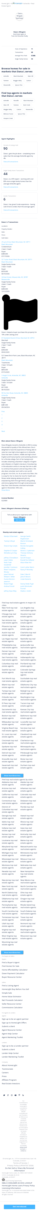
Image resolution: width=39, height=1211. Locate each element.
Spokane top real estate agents (9, 747)
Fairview (6, 80)
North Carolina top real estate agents (28, 887)
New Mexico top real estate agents (28, 881)
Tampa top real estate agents (8, 692)
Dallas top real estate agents (26, 627)
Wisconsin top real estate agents (28, 937)
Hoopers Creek (8, 118)
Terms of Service (20, 1163)
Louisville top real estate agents (28, 723)
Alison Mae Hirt (25, 562)
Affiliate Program (9, 1080)
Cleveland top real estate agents (28, 735)
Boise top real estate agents (26, 760)
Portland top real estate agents (27, 664)
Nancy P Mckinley (26, 570)
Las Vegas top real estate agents (10, 640)
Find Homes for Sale (10, 966)
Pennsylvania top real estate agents (10, 906)
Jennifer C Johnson (10, 567)
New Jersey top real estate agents (10, 881)
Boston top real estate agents (8, 716)
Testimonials (7, 1069)
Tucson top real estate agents (27, 704)
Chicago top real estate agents (9, 615)
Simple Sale (7, 993)
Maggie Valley (17, 80)
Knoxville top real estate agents (9, 760)
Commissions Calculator (12, 1007)
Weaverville (7, 85)
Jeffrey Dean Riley (10, 591)
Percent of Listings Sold (11, 145)
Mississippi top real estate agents (10, 860)
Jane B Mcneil (9, 574)
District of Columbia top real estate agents (9, 809)
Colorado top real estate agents (28, 795)
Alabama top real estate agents (9, 783)
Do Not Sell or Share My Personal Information (19, 1169)
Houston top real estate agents (27, 615)
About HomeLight (9, 1065)
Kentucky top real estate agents (28, 835)
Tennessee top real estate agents (10, 918)
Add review (19, 520)
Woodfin (16, 100)
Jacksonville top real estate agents (28, 646)
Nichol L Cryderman (27, 551)
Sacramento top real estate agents (10, 710)
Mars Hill (30, 76)
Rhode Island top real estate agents (28, 906)
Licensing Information (11, 1188)
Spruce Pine (18, 85)
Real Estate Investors (11, 1083)
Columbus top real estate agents (10, 664)
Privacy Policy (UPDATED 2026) (20, 1165)
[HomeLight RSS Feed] (23, 1095)
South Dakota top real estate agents (28, 912)
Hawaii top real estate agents (27, 816)
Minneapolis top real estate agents (28, 747)
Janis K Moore (25, 577)
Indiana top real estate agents (9, 829)
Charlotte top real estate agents (28, 633)
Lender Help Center (10, 1053)
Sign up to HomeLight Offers (14, 1022)
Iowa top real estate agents (26, 829)
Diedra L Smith (25, 591)
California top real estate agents (10, 795)
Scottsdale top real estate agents (28, 679)
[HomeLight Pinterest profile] (19, 1095)
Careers (5, 1072)
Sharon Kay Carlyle (10, 546)
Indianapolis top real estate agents (28, 658)
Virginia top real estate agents (9, 930)
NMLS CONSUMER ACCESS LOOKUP (17, 1183)
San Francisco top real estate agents (10, 658)
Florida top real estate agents (27, 808)
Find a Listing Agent (10, 985)
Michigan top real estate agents (9, 854)
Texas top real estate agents (26, 918)
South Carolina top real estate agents (10, 912)
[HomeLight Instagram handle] (11, 1095)
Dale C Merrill (25, 574)
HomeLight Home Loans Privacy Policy (18, 1185)
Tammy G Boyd (9, 541)
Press (4, 1076)
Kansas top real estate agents (8, 835)
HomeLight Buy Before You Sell (15, 989)
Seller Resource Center (11, 1004)
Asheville (6, 76)
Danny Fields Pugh (27, 584)
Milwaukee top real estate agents (10, 723)
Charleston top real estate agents (28, 741)
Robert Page (8, 584)
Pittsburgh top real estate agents (28, 754)
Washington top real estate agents (28, 698)
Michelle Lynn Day (10, 553)
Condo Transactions (10, 196)
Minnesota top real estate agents (28, 854)
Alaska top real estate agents (26, 783)
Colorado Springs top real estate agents (27, 672)
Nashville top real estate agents (27, 640)
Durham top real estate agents (27, 766)
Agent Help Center (10, 1033)
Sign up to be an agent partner (15, 1019)
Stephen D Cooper (10, 551)
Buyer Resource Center (12, 977)
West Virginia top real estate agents (10, 937)
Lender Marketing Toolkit (13, 1057)
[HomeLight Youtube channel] (15, 1095)
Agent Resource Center (12, 1030)
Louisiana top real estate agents (9, 841)
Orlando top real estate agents (9, 698)
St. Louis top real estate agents (9, 735)
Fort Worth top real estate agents (10, 679)
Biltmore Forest (8, 114)
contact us (23, 1151)
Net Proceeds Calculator (12, 1000)
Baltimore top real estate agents (28, 716)
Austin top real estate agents (8, 633)
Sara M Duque (25, 558)
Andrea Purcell (9, 586)
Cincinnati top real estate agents (10, 741)
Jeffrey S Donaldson (11, 558)
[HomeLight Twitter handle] (4, 1095)
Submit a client (8, 1026)
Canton (28, 80)
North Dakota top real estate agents (10, 893)
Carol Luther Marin (27, 567)
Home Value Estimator (11, 996)
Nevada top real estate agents (9, 872)
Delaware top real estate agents (28, 802)
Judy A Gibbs (8, 560)
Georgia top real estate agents (9, 816)
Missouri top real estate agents (27, 860)
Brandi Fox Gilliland (27, 560)
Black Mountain (18, 76)
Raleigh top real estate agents (27, 692)
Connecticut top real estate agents (10, 802)
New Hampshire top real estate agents (27, 874)
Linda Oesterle (25, 579)
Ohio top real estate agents (26, 893)
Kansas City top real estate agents (28, 710)
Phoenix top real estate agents (9, 627)
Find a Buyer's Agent (11, 962)
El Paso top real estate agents (8, 704)
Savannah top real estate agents (10, 766)
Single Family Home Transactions (14, 170)
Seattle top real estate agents (8, 670)
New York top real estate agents (9, 887)
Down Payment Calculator (13, 973)
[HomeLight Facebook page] (7, 1095)
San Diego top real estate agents (28, 621)
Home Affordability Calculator (15, 970)
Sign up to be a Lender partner (15, 1046)
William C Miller (9, 577)
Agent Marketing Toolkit (12, 1037)
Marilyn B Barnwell (10, 536)
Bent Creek (26, 105)
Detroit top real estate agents (8, 754)
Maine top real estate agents (26, 841)
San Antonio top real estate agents (10, 621)
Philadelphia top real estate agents (10, 646)
